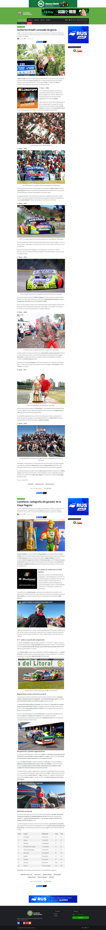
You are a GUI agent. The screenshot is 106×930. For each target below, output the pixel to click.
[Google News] (48, 488)
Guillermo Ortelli (39, 484)
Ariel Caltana (21, 38)
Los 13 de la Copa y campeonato (38, 23)
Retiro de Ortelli (50, 484)
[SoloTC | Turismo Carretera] (24, 13)
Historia (42, 20)
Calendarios (36, 20)
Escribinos (48, 20)
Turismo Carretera (21, 20)
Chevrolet (31, 484)
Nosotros (55, 913)
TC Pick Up (30, 20)
